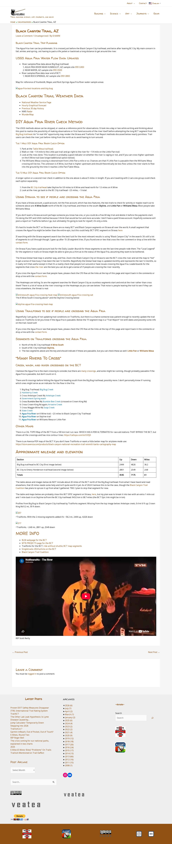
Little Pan (132, 350)
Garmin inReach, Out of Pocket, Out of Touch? (31, 731)
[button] (133, 3)
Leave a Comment (24, 35)
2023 (68, 726)
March (69, 714)
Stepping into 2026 (19, 725)
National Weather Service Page (36, 102)
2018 (69, 741)
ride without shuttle (53, 546)
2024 (68, 723)
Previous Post (20, 652)
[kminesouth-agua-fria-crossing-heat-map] (36, 294)
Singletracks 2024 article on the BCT (39, 549)
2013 (69, 756)
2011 (69, 762)
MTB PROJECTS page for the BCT (37, 543)
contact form (22, 242)
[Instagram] (139, 834)
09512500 (57, 70)
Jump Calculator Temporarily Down (27, 722)
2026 (68, 705)
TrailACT (14, 713)
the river (39, 267)
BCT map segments (72, 546)
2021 (68, 732)
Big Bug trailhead (24, 134)
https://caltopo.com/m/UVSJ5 (77, 435)
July (68, 708)
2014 (69, 753)
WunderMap (28, 114)
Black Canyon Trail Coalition (35, 552)
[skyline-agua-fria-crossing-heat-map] (34, 304)
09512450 (79, 67)
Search (118, 713)
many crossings (88, 371)
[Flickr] (151, 834)
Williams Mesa (147, 350)
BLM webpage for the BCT (34, 540)
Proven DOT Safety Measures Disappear (29, 707)
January (70, 717)
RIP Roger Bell (17, 737)
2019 (69, 738)
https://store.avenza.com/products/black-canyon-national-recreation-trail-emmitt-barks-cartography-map (66, 444)
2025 (12, 746)
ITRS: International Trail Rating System (29, 710)
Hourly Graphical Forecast (34, 105)
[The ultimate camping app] (120, 747)
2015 (69, 750)
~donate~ (119, 704)
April (69, 711)
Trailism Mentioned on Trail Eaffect (27, 752)
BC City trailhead (39, 187)
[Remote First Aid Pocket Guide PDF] (120, 731)
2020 (68, 735)
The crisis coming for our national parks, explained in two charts (29, 742)
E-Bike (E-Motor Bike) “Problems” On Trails (30, 749)
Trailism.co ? (16, 728)
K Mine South (57, 344)
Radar (29, 111)
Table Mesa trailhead (43, 148)
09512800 (65, 76)
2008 (68, 765)
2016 (69, 747)
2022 (68, 729)
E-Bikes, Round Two (19, 734)
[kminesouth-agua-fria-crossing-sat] (75, 294)
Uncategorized (41, 35)
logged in (32, 673)
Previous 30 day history (33, 108)
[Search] (152, 718)
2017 (69, 744)
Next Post (154, 652)
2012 (69, 759)
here (120, 230)
